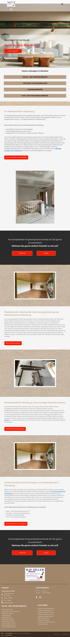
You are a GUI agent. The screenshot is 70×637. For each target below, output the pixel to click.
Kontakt (6, 420)
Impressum (57, 634)
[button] (62, 4)
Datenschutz (66, 634)
